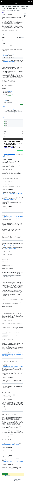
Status (14, 478)
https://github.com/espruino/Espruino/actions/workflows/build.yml (11, 442)
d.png (4, 152)
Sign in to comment (7, 475)
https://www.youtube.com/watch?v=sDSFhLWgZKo (9, 297)
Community (16, 478)
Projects (19, 6)
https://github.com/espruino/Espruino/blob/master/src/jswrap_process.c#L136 (12, 461)
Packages (23, 6)
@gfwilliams (11, 41)
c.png (4, 137)
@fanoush (10, 159)
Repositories (9, 6)
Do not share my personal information (16, 479)
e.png (4, 156)
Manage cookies (25, 478)
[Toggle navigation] (1, 1)
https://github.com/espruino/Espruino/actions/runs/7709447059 (10, 176)
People (27, 6)
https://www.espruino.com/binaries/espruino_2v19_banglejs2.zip (10, 444)
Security (12, 478)
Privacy (9, 478)
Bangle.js (19, 10)
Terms (7, 478)
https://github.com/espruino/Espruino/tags (14, 465)
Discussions (14, 6)
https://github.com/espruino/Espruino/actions (8, 61)
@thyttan (10, 447)
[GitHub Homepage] (14, 480)
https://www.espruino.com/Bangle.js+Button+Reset (9, 248)
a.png (4, 106)
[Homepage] (16, 1)
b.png (4, 117)
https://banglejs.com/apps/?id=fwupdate (7, 199)
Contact (21, 478)
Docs (19, 478)
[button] (22, 12)
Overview (4, 6)
